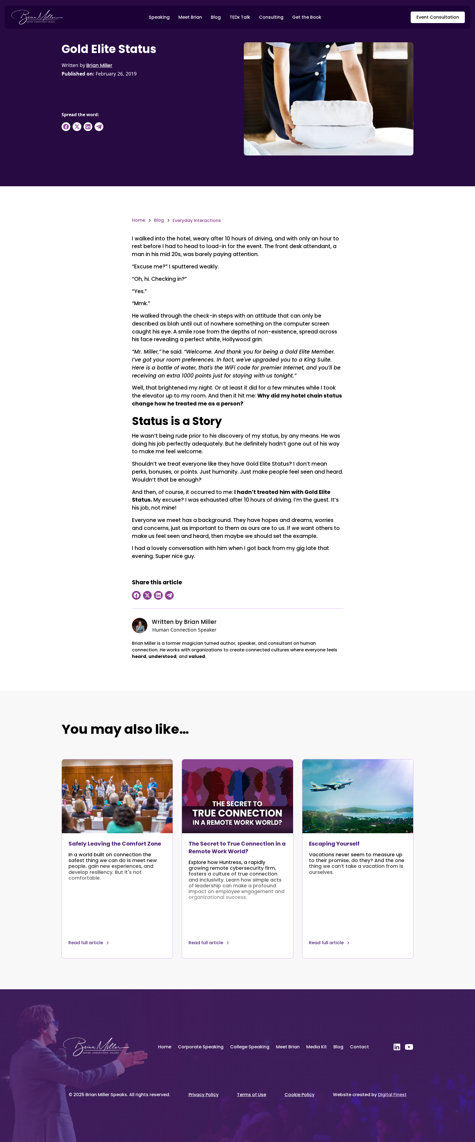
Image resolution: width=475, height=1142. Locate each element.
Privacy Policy (204, 1094)
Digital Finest (392, 1094)
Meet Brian (190, 17)
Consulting (271, 17)
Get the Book (306, 17)
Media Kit (316, 1047)
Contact (359, 1047)
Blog (216, 17)
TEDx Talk (240, 17)
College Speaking (249, 1047)
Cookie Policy (299, 1094)
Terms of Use (251, 1094)
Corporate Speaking (200, 1047)
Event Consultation (437, 17)
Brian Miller (99, 65)
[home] (37, 17)
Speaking (159, 17)
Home (164, 1047)
